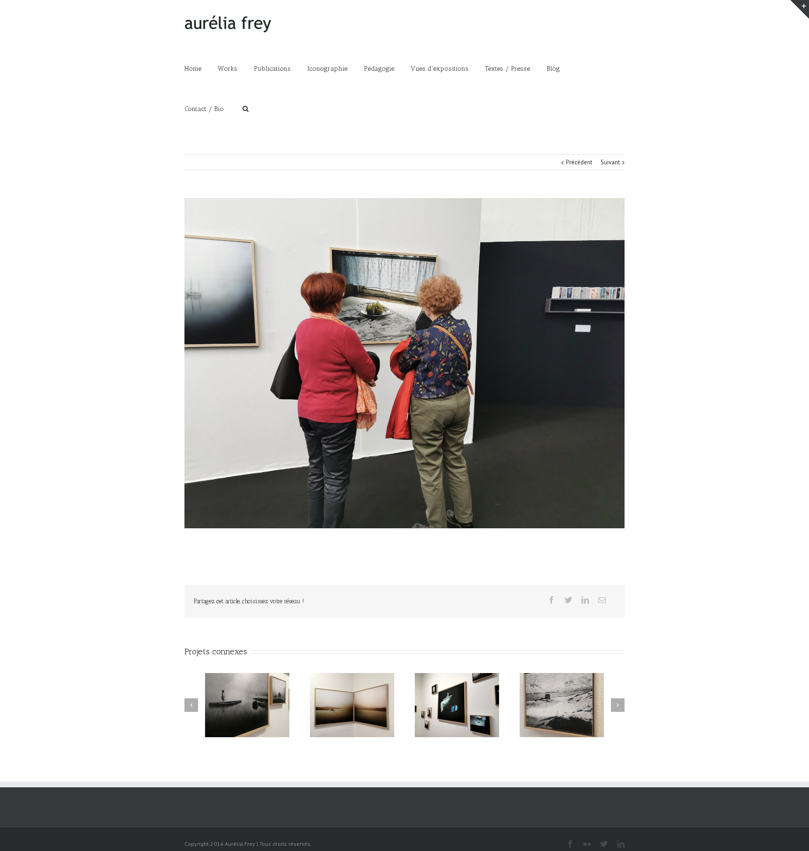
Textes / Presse (507, 69)
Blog (553, 69)
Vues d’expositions (440, 69)
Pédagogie (379, 69)
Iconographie (327, 69)
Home (192, 69)
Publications (272, 69)
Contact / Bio (204, 109)
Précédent (579, 162)
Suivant (610, 162)
